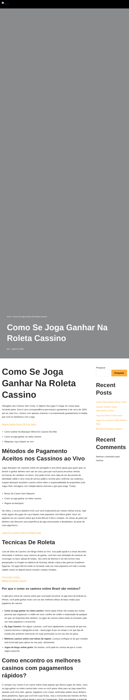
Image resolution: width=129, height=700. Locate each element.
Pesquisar (100, 368)
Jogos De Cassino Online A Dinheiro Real (21, 533)
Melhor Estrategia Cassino (14, 581)
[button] (92, 4)
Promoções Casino (11, 577)
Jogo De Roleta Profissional (109, 415)
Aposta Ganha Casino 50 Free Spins (19, 424)
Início (9, 317)
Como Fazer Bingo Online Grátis (111, 402)
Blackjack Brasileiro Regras (109, 429)
